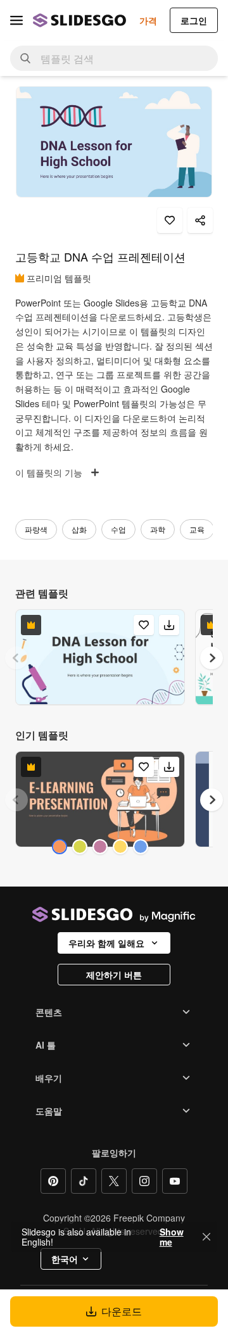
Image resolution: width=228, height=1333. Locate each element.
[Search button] (25, 58)
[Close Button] (206, 1237)
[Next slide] (211, 658)
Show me (172, 1237)
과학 (157, 529)
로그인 (193, 20)
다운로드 (121, 1311)
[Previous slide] (16, 658)
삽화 (79, 529)
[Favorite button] (169, 220)
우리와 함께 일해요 (106, 943)
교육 (197, 529)
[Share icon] (200, 220)
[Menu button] (16, 20)
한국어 (64, 1259)
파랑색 (36, 529)
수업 (118, 529)
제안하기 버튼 (114, 974)
